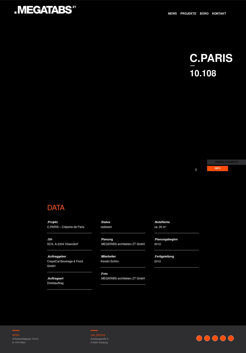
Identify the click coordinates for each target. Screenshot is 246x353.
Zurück (13, 107)
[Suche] (231, 13)
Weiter (241, 107)
